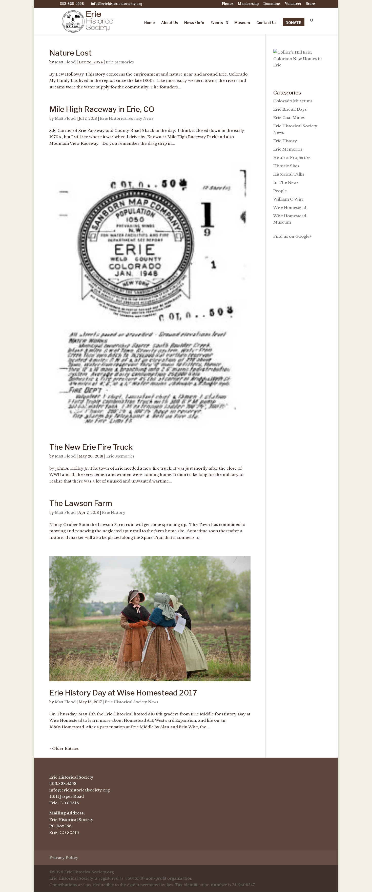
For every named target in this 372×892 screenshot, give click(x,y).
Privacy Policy (63, 857)
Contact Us (266, 23)
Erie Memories (120, 62)
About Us (169, 23)
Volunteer (293, 4)
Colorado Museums (293, 101)
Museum (242, 23)
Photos (227, 4)
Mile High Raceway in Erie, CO (101, 109)
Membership (248, 4)
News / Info (194, 23)
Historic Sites (286, 165)
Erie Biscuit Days (290, 109)
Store (310, 4)
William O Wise (288, 199)
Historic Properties (292, 157)
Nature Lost (70, 52)
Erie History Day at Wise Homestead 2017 (123, 692)
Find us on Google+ (292, 236)
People (280, 190)
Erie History (113, 512)
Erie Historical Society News (126, 118)
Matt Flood (65, 62)
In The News (286, 182)
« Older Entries (64, 748)
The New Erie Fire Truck (91, 446)
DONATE (293, 23)
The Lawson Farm (80, 503)
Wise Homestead (289, 207)
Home (149, 23)
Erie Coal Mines (289, 117)
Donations (271, 4)
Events (217, 23)
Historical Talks (288, 174)
